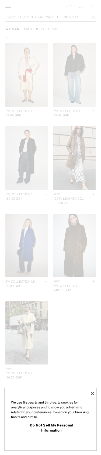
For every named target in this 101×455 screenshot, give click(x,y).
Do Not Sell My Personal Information (51, 427)
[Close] (92, 393)
